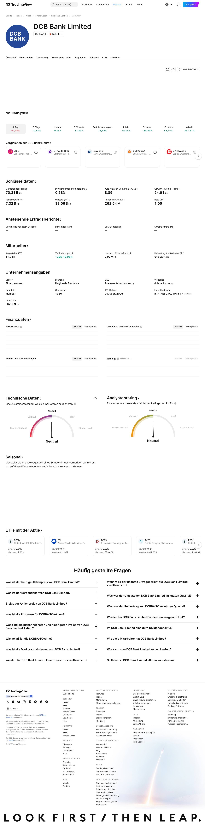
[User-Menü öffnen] (178, 4)
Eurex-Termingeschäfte (106, 732)
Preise (99, 697)
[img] (58, 34)
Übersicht (100, 711)
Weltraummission (103, 747)
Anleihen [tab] (115, 57)
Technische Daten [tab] (61, 57)
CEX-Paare (68, 714)
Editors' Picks (139, 724)
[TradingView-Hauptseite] (17, 691)
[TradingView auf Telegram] (35, 702)
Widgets (171, 694)
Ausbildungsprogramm (178, 724)
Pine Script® (68, 774)
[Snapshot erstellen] (167, 69)
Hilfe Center (101, 753)
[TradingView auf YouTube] (19, 702)
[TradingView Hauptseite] (19, 4)
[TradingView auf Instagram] (24, 702)
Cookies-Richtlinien (104, 792)
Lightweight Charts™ (177, 700)
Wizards (136, 735)
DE (171, 4)
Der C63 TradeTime (105, 774)
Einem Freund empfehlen (144, 700)
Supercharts (68, 694)
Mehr (140, 4)
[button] (93, 4)
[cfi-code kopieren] (18, 304)
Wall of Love (138, 697)
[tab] (77, 327)
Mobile (66, 783)
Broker (129, 4)
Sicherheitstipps (103, 798)
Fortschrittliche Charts (178, 703)
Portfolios (67, 762)
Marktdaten (101, 700)
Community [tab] (42, 57)
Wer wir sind (101, 744)
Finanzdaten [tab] (26, 57)
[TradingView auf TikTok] (41, 702)
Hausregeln (138, 706)
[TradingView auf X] (7, 702)
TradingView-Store (104, 768)
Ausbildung (138, 721)
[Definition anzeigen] (29, 188)
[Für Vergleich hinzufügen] (36, 152)
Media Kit (100, 759)
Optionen (67, 768)
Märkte (117, 4)
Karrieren (100, 756)
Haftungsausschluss (105, 786)
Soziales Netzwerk (141, 694)
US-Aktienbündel (104, 735)
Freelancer (138, 738)
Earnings (67, 747)
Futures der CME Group (106, 729)
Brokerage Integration (178, 718)
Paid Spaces (138, 742)
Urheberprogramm (141, 703)
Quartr (11, 740)
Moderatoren (139, 709)
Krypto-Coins (69, 711)
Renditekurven (69, 765)
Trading (136, 718)
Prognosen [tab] (80, 57)
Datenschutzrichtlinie (105, 789)
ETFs (65, 705)
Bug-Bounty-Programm (106, 801)
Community (102, 4)
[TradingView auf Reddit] (47, 702)
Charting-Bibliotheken (177, 697)
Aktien (65, 702)
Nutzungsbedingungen (106, 783)
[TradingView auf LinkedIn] (30, 702)
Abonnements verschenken (108, 703)
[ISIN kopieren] (181, 294)
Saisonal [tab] (94, 57)
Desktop (66, 786)
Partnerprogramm (176, 721)
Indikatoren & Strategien (144, 732)
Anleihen (66, 708)
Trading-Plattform (176, 706)
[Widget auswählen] (173, 69)
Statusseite (101, 804)
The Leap (100, 721)
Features (100, 694)
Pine (65, 721)
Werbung (172, 714)
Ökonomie (67, 744)
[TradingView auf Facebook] (13, 702)
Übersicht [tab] (11, 57)
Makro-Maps (68, 771)
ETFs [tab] (104, 57)
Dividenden (68, 750)
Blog (98, 750)
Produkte (87, 4)
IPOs (65, 753)
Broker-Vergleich (103, 718)
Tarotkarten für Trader (106, 771)
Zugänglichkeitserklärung (107, 795)
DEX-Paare (68, 718)
